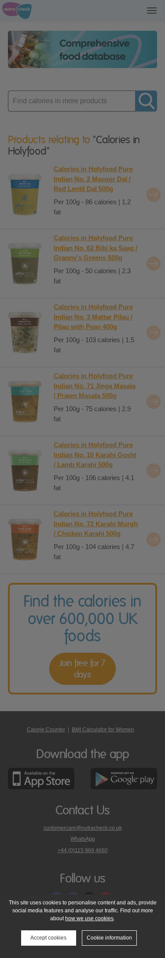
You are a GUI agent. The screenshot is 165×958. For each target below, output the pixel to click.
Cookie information (109, 938)
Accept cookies (48, 938)
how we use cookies (89, 918)
